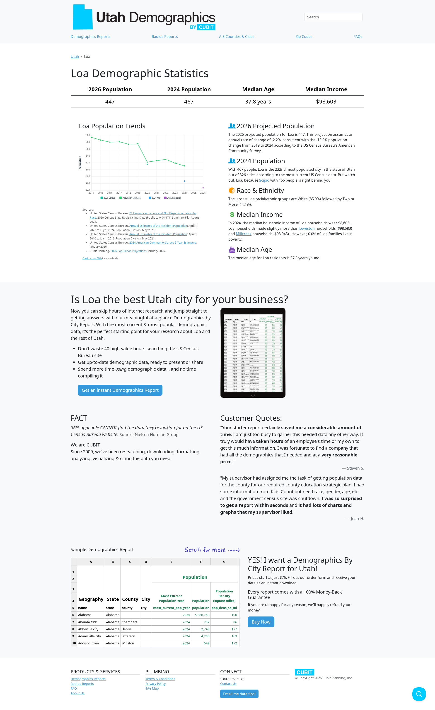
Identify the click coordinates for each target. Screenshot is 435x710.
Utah (75, 56)
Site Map (152, 688)
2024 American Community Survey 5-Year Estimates (162, 242)
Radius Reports (165, 36)
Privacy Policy (155, 683)
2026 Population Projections (129, 251)
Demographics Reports (91, 36)
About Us (78, 693)
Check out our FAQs (92, 258)
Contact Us (228, 683)
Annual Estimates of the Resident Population (158, 226)
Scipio (264, 180)
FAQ (74, 688)
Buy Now (261, 622)
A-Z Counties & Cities (236, 36)
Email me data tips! (239, 693)
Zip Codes (304, 36)
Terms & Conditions (160, 679)
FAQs (358, 36)
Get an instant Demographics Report (120, 390)
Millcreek (243, 233)
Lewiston (307, 228)
